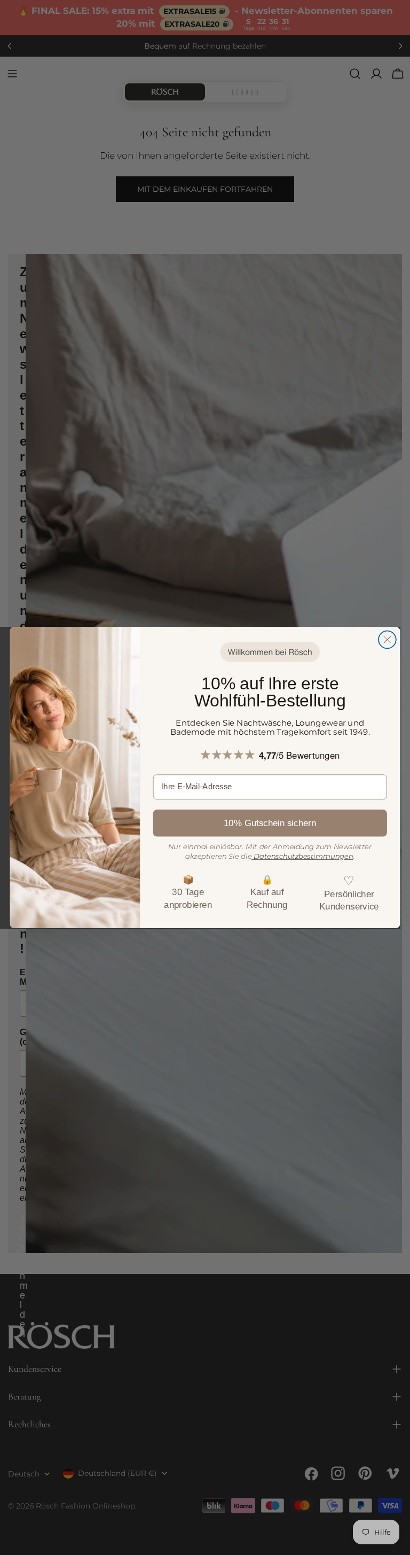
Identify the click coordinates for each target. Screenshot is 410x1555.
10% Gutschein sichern (270, 823)
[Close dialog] (387, 639)
